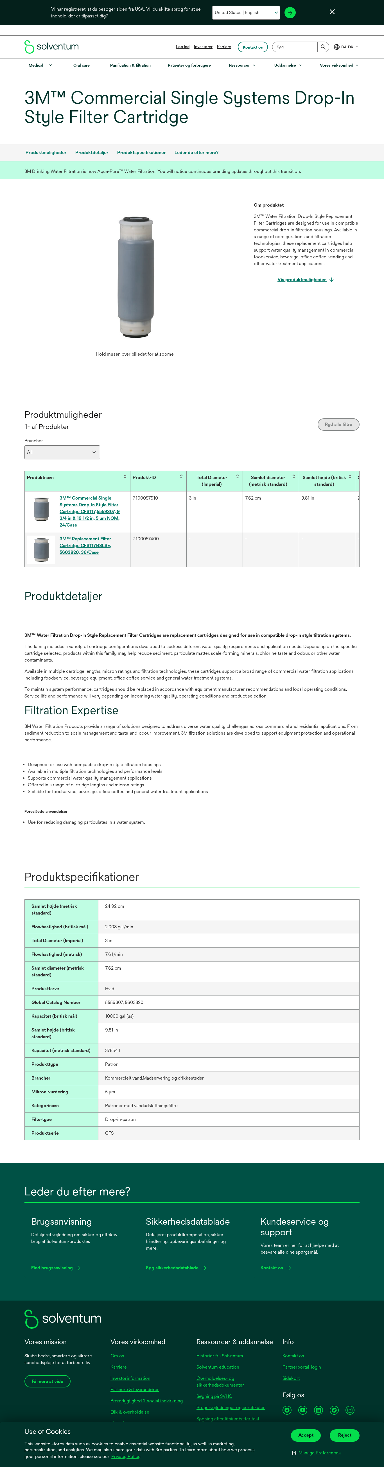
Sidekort (291, 1378)
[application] (134, 275)
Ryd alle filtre (338, 424)
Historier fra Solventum (219, 1355)
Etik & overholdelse (129, 1412)
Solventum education (217, 1367)
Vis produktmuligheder (302, 279)
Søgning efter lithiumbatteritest (227, 1418)
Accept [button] (305, 1435)
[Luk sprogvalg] (332, 12)
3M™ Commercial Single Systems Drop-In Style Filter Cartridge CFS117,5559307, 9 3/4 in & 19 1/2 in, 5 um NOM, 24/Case (90, 511)
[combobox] (300, 47)
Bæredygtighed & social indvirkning (146, 1400)
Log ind (182, 46)
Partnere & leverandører (134, 1389)
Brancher (33, 440)
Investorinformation (130, 1378)
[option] (134, 281)
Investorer (203, 46)
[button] (316, 1452)
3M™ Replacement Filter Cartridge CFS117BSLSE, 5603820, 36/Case (85, 545)
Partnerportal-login (302, 1367)
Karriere (224, 46)
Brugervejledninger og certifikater (230, 1407)
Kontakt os (293, 1355)
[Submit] (323, 47)
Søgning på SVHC (214, 1396)
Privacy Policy (126, 1456)
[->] (290, 12)
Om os (117, 1355)
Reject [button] (344, 1435)
